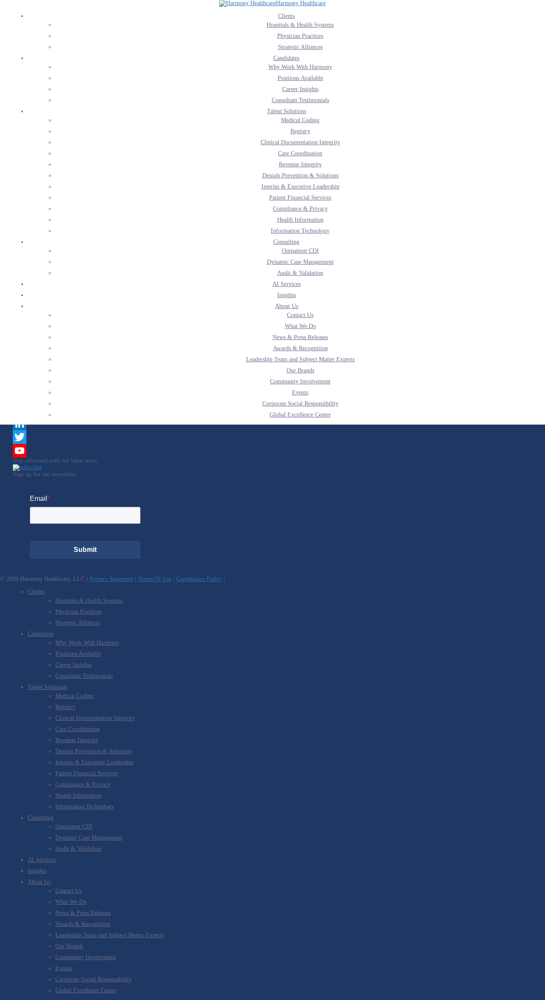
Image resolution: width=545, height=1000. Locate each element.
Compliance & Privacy (300, 209)
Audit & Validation (300, 273)
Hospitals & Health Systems (300, 25)
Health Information (300, 220)
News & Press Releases (300, 337)
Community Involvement (300, 381)
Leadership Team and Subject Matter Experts (300, 359)
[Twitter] (272, 437)
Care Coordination (300, 153)
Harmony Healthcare (301, 3)
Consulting (286, 242)
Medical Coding (300, 120)
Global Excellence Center (300, 414)
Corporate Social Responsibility (300, 403)
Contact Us (300, 315)
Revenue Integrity (300, 164)
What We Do (300, 326)
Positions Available (300, 78)
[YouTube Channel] (272, 450)
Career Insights (300, 89)
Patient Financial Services (300, 197)
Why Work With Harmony (300, 67)
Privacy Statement (111, 579)
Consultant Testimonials (300, 100)
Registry (300, 131)
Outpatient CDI (300, 251)
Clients (286, 16)
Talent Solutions (286, 111)
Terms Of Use (155, 579)
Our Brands (300, 370)
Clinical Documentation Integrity (300, 142)
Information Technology (300, 231)
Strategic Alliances (300, 47)
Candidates (286, 58)
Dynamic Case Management (300, 262)
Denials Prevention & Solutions (300, 175)
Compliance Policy (199, 579)
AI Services (286, 284)
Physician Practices (300, 36)
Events (300, 392)
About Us (286, 306)
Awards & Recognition (300, 348)
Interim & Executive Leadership (300, 186)
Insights (286, 295)
